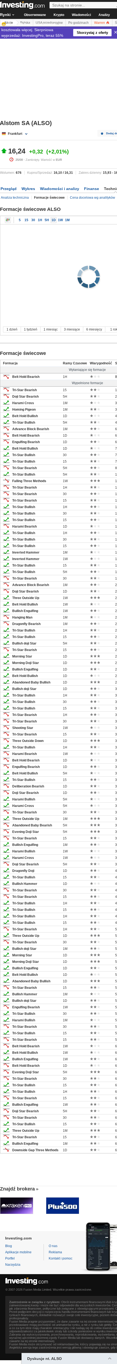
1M (67, 220)
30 (33, 220)
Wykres (28, 189)
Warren (100, 23)
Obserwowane (35, 15)
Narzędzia (12, 1265)
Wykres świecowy (8, 220)
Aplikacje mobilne (18, 1252)
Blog (8, 1246)
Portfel (10, 1258)
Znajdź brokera (17, 1189)
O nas (53, 1246)
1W (60, 220)
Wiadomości (81, 15)
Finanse (91, 189)
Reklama (55, 1252)
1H (40, 220)
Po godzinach (78, 23)
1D (53, 220)
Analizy (104, 15)
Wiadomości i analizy (59, 189)
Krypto (59, 15)
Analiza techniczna (15, 197)
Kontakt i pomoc (60, 1258)
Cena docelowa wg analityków (92, 197)
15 (26, 220)
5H (47, 220)
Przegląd (9, 189)
